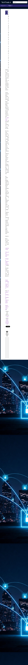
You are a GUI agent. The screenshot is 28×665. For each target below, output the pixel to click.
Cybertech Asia (7, 249)
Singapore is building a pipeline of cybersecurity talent (7, 296)
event (7, 320)
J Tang (7, 316)
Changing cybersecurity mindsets (7, 262)
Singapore (7, 323)
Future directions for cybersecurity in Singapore (7, 284)
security (7, 321)
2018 (7, 319)
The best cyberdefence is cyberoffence (8, 39)
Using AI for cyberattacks (7, 254)
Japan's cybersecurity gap (7, 307)
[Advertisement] (16, 32)
